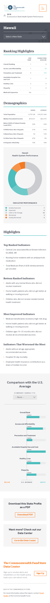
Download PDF (25, 515)
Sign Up (40, 573)
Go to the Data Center (25, 541)
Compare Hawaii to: (25, 393)
